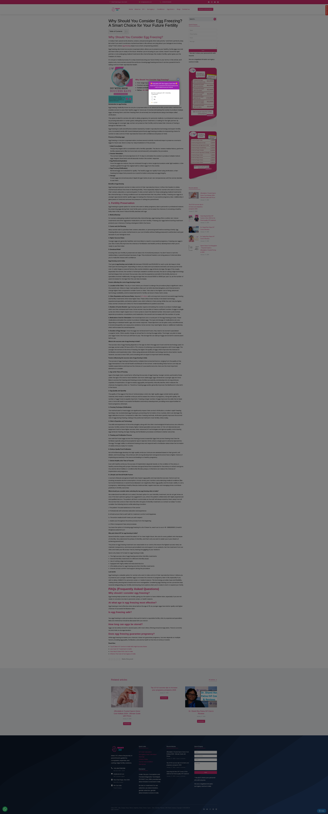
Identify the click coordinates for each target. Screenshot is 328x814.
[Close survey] (178, 79)
